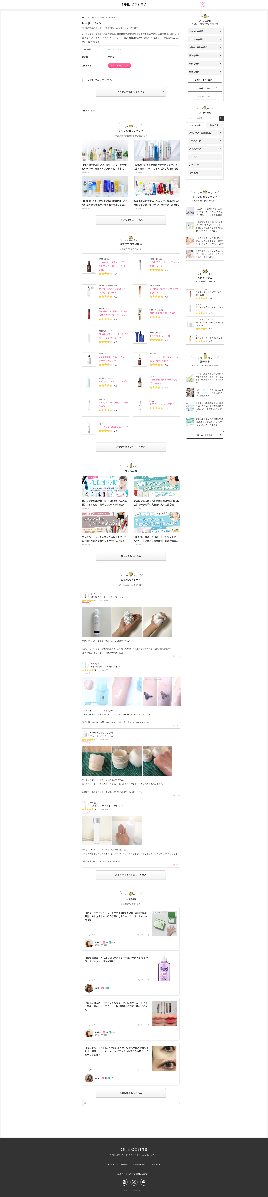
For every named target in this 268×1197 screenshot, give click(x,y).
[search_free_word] (221, 118)
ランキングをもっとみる (131, 220)
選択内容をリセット (205, 96)
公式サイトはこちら (119, 65)
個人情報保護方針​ (139, 1164)
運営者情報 (156, 1164)
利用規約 (123, 1164)
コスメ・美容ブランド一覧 (96, 17)
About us (111, 1164)
